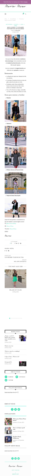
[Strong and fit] (22, 362)
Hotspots (16, 24)
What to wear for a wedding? (12, 351)
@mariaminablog (11, 223)
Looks (21, 24)
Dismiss (25, 2)
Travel (15, 25)
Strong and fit (8, 362)
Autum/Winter (13, 18)
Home (6, 18)
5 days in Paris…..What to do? (12, 356)
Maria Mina (17, 30)
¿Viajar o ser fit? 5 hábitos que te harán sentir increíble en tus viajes (10, 338)
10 (21, 318)
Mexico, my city (9, 346)
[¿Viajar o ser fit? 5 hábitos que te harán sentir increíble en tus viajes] (22, 336)
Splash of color (15, 290)
